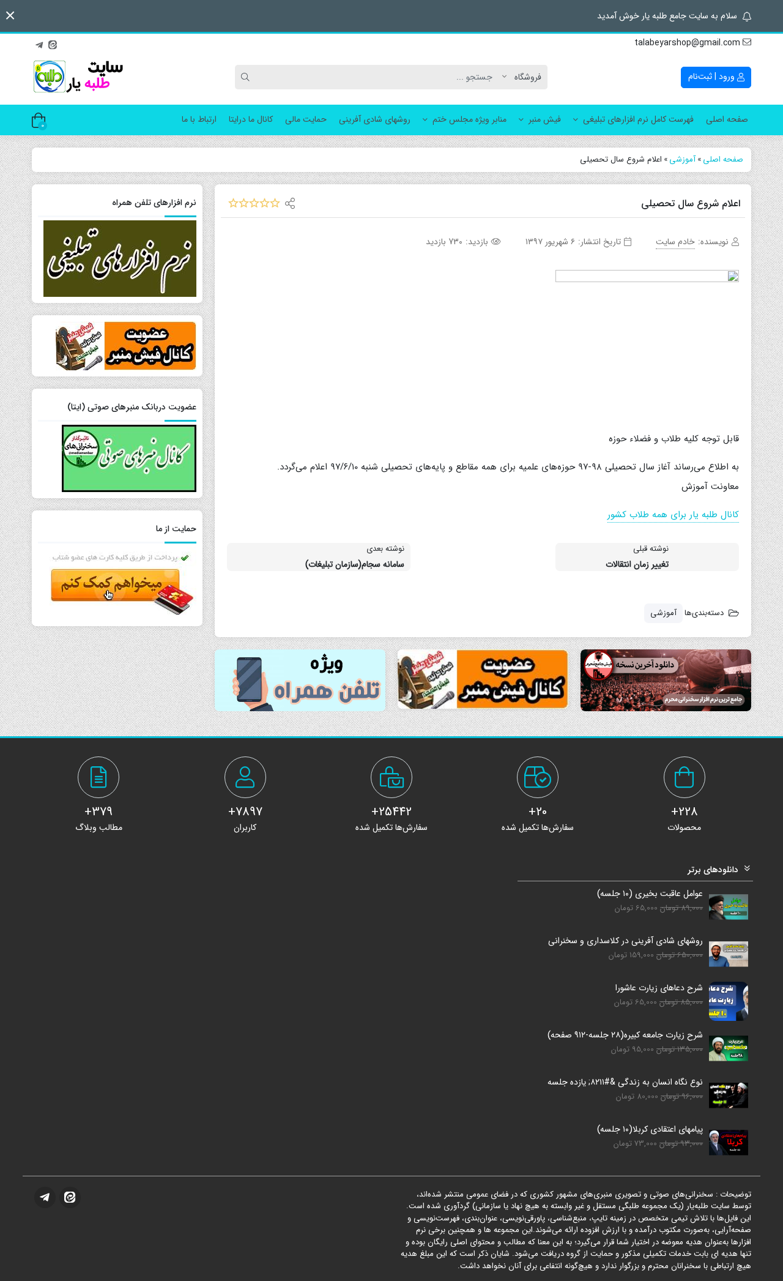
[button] (10, 15)
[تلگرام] (39, 43)
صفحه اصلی (727, 119)
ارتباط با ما (199, 119)
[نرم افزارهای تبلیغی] (300, 680)
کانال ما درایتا (251, 119)
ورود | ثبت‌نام (712, 76)
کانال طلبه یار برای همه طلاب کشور (673, 514)
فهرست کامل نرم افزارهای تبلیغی (638, 119)
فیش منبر (545, 119)
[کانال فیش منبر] (483, 679)
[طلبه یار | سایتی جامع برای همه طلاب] (78, 77)
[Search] (247, 77)
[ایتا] (53, 43)
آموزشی (663, 613)
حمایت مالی (306, 119)
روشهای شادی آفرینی (374, 119)
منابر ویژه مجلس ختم (469, 119)
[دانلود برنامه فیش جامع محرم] (666, 680)
